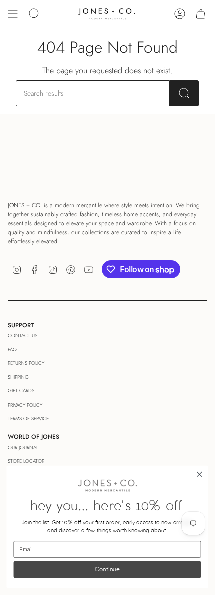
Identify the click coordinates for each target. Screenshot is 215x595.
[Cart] (201, 13)
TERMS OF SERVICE (28, 418)
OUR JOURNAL (23, 447)
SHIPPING (18, 377)
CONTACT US (23, 335)
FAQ (12, 349)
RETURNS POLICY (26, 363)
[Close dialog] (200, 475)
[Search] (184, 93)
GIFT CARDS (21, 390)
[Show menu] (13, 13)
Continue (107, 569)
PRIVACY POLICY (25, 405)
